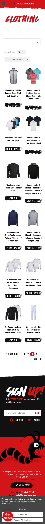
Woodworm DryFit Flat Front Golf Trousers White (33, 329)
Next (36, 359)
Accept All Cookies (22, 520)
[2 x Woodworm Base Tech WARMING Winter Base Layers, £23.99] (13, 313)
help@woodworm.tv (26, 495)
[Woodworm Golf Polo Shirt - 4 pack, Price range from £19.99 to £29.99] (13, 123)
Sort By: (9, 59)
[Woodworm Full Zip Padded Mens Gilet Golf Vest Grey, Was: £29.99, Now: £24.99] (13, 76)
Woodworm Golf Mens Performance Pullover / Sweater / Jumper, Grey (33, 236)
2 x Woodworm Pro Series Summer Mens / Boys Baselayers (13, 283)
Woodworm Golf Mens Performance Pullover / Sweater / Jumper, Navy (13, 236)
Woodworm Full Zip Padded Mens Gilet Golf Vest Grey (13, 93)
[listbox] (21, 59)
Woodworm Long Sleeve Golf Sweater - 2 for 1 (13, 187)
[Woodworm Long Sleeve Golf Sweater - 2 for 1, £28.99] (13, 171)
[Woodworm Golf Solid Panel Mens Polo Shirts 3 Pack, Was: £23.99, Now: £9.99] (33, 123)
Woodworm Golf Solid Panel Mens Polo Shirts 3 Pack (33, 140)
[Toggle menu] (3, 3)
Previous (12, 354)
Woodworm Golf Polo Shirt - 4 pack (13, 139)
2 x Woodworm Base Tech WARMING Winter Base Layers (13, 329)
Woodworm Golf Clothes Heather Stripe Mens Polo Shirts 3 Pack (33, 94)
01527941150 (27, 492)
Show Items (9, 52)
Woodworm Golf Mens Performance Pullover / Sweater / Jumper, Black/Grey (33, 189)
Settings (22, 509)
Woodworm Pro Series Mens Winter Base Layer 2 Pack (33, 282)
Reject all (22, 514)
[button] (21, 42)
